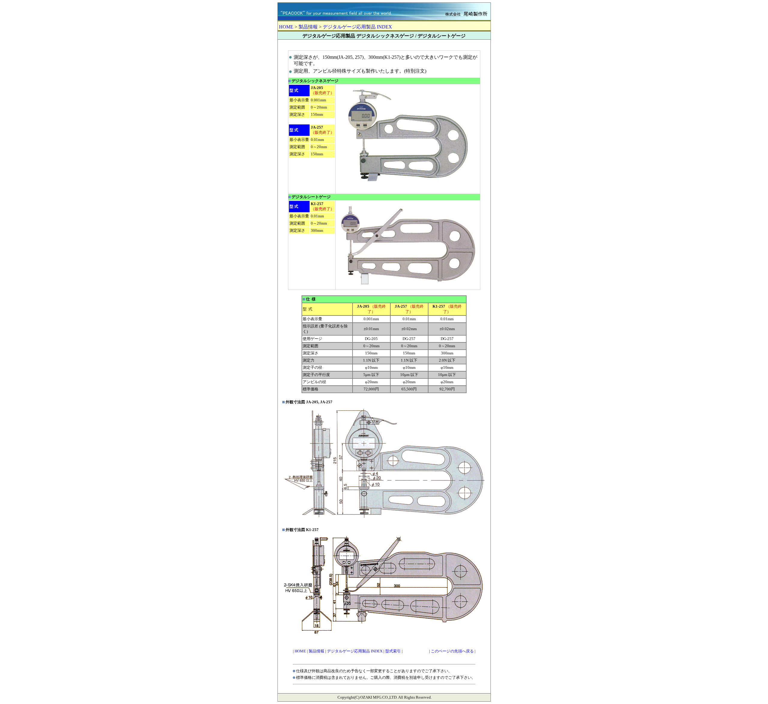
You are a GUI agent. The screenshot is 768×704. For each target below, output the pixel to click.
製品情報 (308, 26)
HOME (286, 26)
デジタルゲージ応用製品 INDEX (357, 26)
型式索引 (393, 651)
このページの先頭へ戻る (452, 651)
